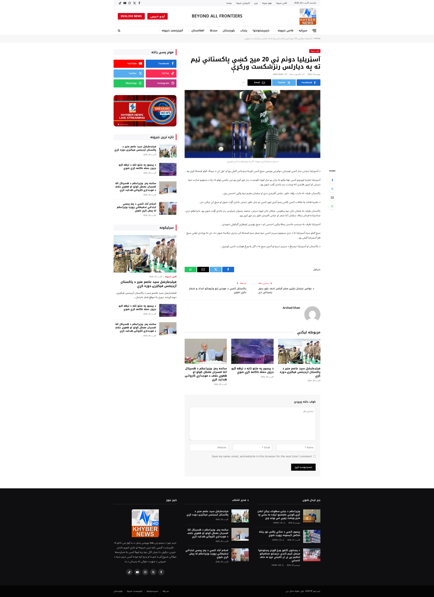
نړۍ (256, 3)
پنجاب (243, 30)
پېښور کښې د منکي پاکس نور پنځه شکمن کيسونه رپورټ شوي (279, 533)
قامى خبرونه (281, 3)
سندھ (213, 30)
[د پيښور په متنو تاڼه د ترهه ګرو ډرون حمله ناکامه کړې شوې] (252, 351)
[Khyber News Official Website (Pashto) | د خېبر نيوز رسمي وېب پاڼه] (308, 16)
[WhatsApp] (332, 206)
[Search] (119, 30)
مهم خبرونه (267, 3)
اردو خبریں (157, 16)
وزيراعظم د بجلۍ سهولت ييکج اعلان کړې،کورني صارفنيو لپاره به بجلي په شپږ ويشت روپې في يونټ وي (278, 515)
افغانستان (197, 30)
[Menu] (314, 30)
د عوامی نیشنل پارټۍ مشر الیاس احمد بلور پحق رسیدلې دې (286, 290)
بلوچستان (229, 30)
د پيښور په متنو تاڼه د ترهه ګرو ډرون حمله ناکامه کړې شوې (252, 370)
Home (317, 38)
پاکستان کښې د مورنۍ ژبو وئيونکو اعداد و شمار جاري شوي (217, 290)
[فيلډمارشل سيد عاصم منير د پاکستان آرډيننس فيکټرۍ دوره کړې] (299, 351)
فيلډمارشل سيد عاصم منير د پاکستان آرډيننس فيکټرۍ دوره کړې (300, 372)
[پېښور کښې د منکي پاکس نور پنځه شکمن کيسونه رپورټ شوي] (311, 536)
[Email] (332, 197)
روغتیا (229, 3)
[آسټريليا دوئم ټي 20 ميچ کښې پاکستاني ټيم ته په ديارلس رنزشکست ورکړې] (252, 124)
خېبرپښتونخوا (261, 30)
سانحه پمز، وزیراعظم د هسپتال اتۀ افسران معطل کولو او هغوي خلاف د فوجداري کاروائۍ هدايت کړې (206, 374)
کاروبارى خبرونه (243, 3)
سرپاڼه (303, 30)
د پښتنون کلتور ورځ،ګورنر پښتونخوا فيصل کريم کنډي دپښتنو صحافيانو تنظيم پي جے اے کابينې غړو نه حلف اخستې (279, 555)
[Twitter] (332, 188)
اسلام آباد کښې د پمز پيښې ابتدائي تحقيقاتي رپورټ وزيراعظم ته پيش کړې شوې (136, 207)
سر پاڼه (166, 591)
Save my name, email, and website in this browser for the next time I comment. (261, 456)
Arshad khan (291, 308)
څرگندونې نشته (295, 74)
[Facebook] (332, 180)
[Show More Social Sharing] (243, 82)
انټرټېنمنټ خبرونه (172, 30)
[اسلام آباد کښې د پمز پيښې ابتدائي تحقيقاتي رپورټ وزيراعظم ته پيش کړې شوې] (167, 208)
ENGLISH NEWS (131, 16)
